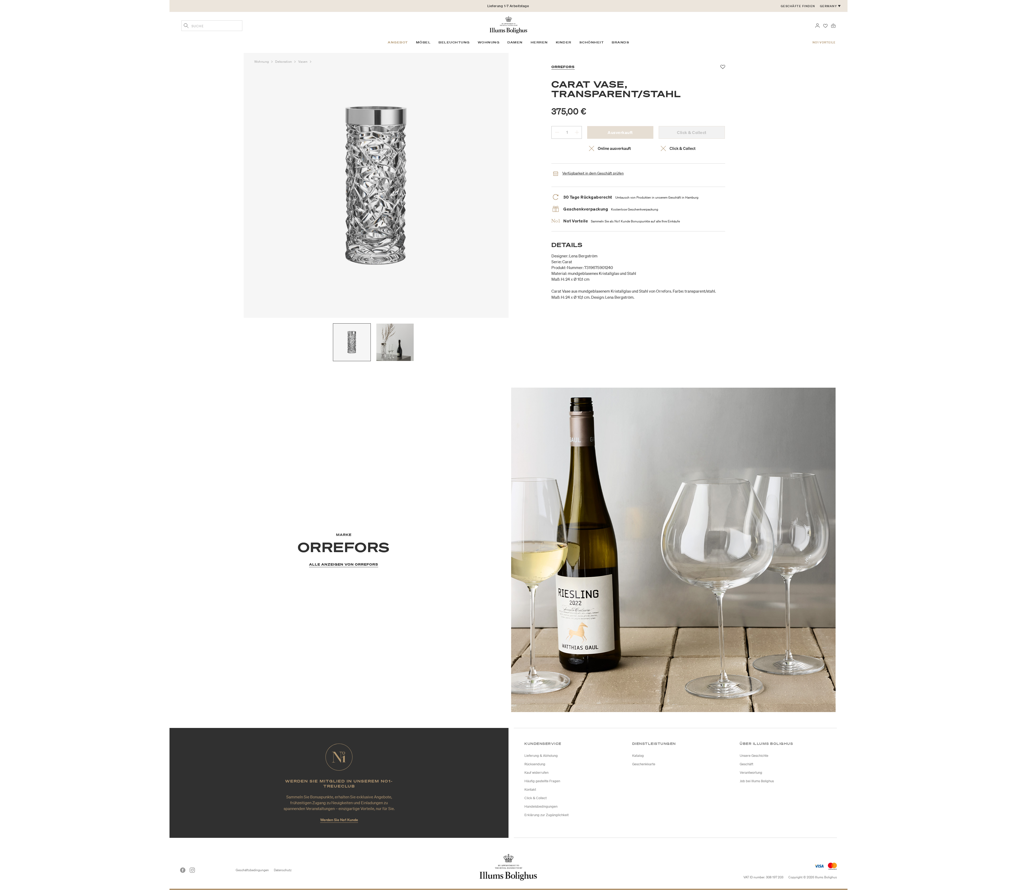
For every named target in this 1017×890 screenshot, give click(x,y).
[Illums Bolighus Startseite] (508, 24)
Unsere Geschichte (754, 755)
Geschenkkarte (643, 764)
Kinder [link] (564, 42)
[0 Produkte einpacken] (833, 25)
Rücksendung (534, 764)
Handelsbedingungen (540, 806)
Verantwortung (751, 772)
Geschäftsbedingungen (252, 870)
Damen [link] (515, 42)
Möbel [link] (423, 42)
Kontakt (530, 789)
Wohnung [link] (489, 42)
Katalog (638, 755)
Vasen (303, 61)
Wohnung (262, 61)
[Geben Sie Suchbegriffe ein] (186, 26)
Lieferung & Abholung (541, 755)
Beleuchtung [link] (454, 42)
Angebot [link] (398, 42)
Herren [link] (539, 42)
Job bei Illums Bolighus (757, 781)
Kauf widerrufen (536, 772)
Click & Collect (535, 798)
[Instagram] (192, 870)
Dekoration (284, 61)
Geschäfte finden (798, 6)
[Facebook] (182, 870)
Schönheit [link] (591, 42)
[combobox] (211, 25)
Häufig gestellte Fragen (542, 781)
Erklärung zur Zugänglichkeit (546, 815)
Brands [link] (620, 42)
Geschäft (746, 764)
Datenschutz (283, 870)
